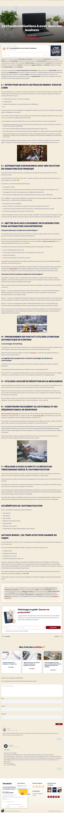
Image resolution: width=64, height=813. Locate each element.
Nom (2, 698)
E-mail (3, 706)
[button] (2, 810)
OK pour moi (21, 806)
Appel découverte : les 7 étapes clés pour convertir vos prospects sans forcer (32, 662)
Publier (59, 724)
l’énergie (33, 352)
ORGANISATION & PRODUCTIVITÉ (32, 37)
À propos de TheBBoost (38, 793)
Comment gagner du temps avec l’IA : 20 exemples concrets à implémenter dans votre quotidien (53, 662)
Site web (3, 714)
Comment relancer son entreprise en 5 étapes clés (11, 662)
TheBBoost (11, 745)
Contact (34, 795)
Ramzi (8, 729)
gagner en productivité (49, 241)
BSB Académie (14, 268)
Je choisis (8, 806)
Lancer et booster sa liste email (9, 413)
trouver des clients (39, 415)
